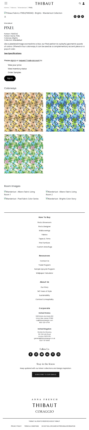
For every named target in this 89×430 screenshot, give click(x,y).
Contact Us (44, 261)
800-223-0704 (44, 322)
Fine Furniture (44, 243)
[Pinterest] (82, 16)
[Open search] (80, 3)
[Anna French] (44, 399)
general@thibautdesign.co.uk (44, 338)
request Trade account (29, 60)
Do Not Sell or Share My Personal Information (58, 426)
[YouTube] (42, 354)
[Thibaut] (45, 405)
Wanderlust (8, 23)
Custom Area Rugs (44, 247)
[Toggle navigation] (7, 3)
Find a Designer (44, 226)
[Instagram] (36, 354)
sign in (13, 60)
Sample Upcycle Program (44, 269)
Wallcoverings (44, 230)
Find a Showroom (44, 222)
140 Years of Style (44, 291)
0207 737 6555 (44, 340)
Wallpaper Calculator (44, 273)
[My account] (84, 3)
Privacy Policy (16, 426)
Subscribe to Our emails (45, 374)
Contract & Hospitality (45, 299)
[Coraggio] (44, 411)
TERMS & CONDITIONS (31, 426)
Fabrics (44, 234)
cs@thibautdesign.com (44, 320)
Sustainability (44, 295)
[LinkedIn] (47, 354)
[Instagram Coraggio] (58, 354)
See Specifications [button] (12, 53)
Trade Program (44, 265)
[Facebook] (31, 354)
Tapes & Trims (44, 239)
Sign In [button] (10, 78)
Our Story (44, 287)
